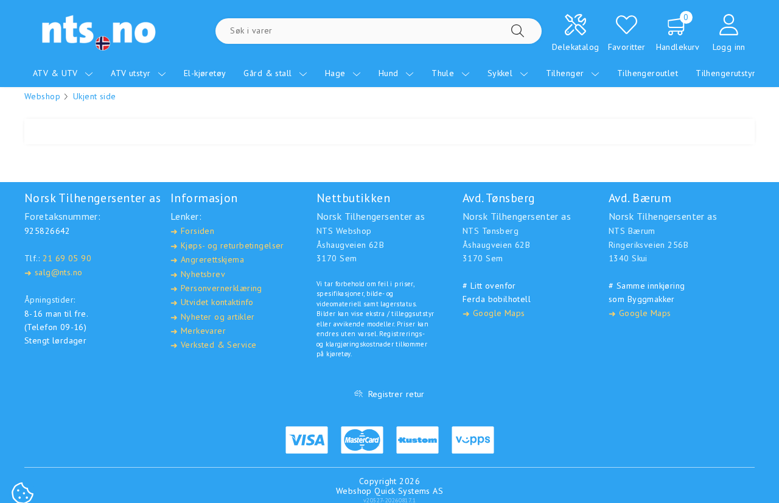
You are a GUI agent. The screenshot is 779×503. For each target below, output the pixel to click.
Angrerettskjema (207, 260)
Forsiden (192, 231)
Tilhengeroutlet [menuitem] (647, 73)
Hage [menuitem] (336, 73)
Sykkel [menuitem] (501, 73)
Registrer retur (396, 394)
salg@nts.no (53, 272)
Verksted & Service (213, 345)
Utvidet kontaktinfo (212, 302)
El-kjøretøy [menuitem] (205, 73)
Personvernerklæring (216, 288)
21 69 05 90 (67, 258)
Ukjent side (94, 96)
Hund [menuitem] (390, 73)
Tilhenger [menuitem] (566, 73)
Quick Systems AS (408, 490)
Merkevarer (198, 331)
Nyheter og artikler (212, 317)
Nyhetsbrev (197, 274)
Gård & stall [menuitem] (268, 73)
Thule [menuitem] (444, 73)
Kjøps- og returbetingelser (227, 246)
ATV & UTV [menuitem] (56, 73)
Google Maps (494, 313)
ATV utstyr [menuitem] (132, 73)
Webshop (42, 96)
